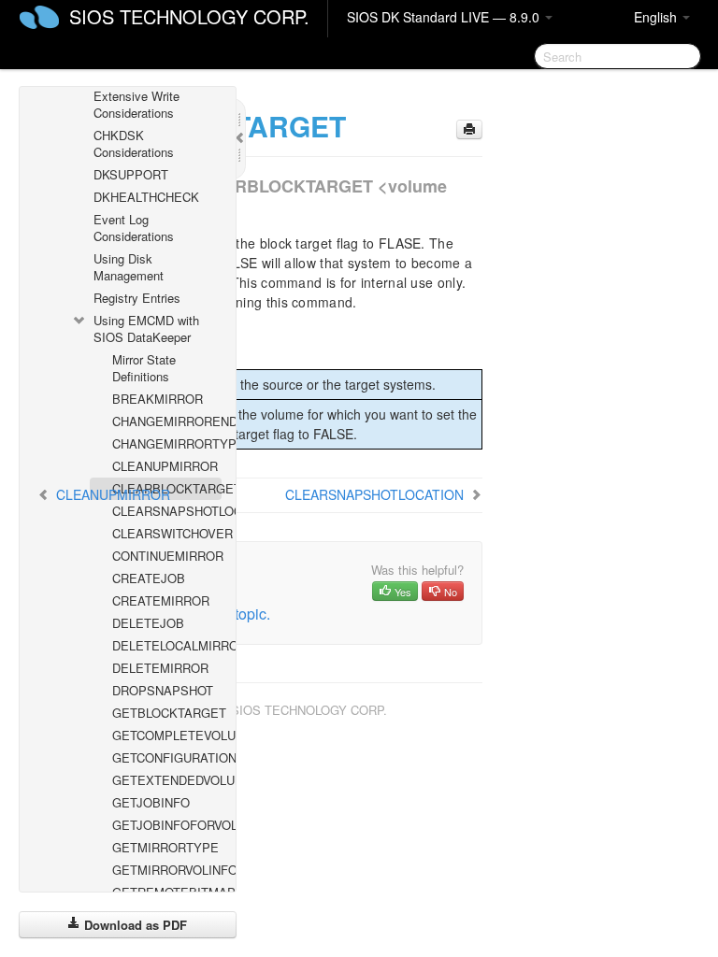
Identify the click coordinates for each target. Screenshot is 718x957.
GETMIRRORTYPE (165, 847)
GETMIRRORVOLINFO (167, 869)
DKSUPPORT (130, 174)
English (657, 16)
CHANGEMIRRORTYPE (167, 443)
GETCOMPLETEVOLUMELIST (167, 735)
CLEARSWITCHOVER (167, 533)
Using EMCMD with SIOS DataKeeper (146, 328)
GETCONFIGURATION (167, 757)
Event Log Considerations (133, 227)
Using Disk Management (128, 267)
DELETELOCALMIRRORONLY (167, 645)
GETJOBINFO (151, 802)
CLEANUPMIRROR (165, 466)
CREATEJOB (148, 578)
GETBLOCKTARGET (167, 712)
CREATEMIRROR (160, 600)
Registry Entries (136, 298)
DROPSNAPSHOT (162, 690)
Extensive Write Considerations (136, 104)
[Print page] (469, 129)
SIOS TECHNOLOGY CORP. (189, 16)
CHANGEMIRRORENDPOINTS (167, 421)
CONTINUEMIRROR (167, 555)
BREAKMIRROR (157, 398)
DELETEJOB (148, 623)
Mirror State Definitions (144, 367)
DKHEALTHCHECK (146, 197)
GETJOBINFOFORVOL (167, 825)
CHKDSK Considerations (133, 143)
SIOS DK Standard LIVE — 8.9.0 (445, 16)
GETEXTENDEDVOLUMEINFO (167, 780)
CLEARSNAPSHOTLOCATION (167, 511)
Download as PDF (133, 925)
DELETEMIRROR (160, 668)
